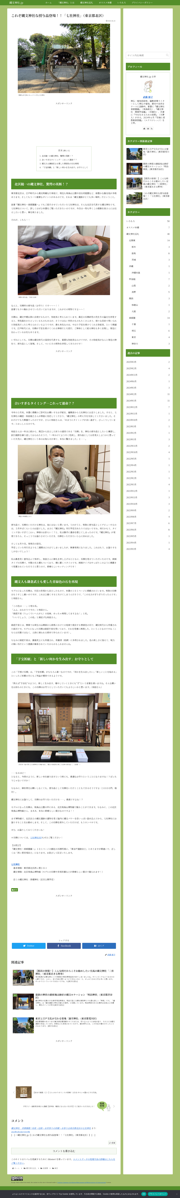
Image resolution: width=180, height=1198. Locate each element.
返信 (113, 1142)
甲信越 (149, 279)
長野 (151, 291)
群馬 (151, 253)
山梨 (151, 285)
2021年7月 (148, 523)
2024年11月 (148, 374)
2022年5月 (148, 458)
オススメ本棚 (148, 227)
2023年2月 (148, 432)
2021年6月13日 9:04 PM (20, 1131)
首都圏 (149, 317)
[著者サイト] (144, 128)
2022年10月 (148, 452)
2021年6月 (148, 529)
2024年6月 (148, 381)
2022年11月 (148, 445)
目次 (60, 150)
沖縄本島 (151, 272)
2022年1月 (148, 484)
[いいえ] (176, 1194)
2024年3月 (148, 387)
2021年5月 (148, 536)
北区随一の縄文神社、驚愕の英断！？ (57, 155)
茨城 (151, 259)
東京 (15, 890)
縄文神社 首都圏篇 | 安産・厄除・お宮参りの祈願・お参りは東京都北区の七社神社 (51, 1128)
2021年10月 (148, 503)
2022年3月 (148, 471)
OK (144, 1194)
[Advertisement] (64, 124)
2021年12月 (148, 490)
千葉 (151, 324)
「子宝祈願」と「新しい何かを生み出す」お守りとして (65, 167)
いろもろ (148, 221)
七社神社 (15, 864)
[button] (167, 55)
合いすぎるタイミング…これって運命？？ (59, 159)
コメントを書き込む (64, 1151)
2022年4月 (148, 465)
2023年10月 (148, 419)
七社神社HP (36, 837)
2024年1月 (148, 400)
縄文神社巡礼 (148, 233)
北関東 (149, 240)
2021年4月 (148, 542)
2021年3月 (148, 548)
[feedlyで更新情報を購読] (148, 128)
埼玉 (151, 330)
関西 (149, 298)
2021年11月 (148, 497)
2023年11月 (148, 413)
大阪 (151, 311)
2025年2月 (148, 368)
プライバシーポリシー (158, 1194)
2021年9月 (148, 510)
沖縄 (149, 266)
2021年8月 (148, 516)
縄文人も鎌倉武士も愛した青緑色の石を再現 (60, 163)
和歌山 (151, 304)
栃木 (151, 246)
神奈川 (151, 343)
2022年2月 (148, 478)
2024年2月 (148, 394)
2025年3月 (148, 361)
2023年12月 (148, 407)
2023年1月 (148, 439)
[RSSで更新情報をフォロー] (151, 128)
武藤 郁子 (148, 97)
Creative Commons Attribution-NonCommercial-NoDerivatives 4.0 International (81, 1182)
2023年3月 (148, 426)
